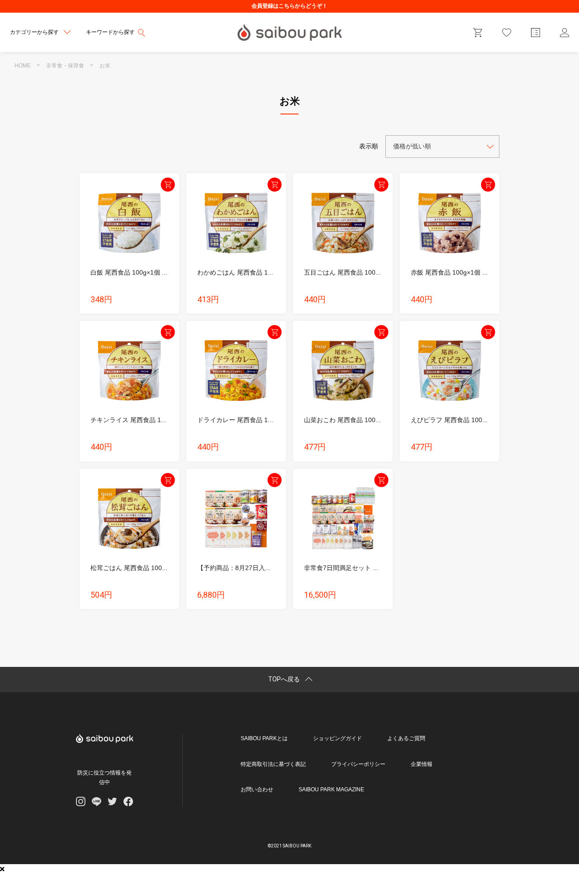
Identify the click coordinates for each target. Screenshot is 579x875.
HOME (22, 65)
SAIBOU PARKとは (264, 738)
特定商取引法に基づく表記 (273, 764)
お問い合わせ (257, 789)
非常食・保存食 (65, 65)
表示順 (368, 146)
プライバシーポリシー (358, 764)
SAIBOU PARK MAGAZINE (331, 789)
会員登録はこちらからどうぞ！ (289, 6)
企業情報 (421, 764)
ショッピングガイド (337, 738)
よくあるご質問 (406, 738)
